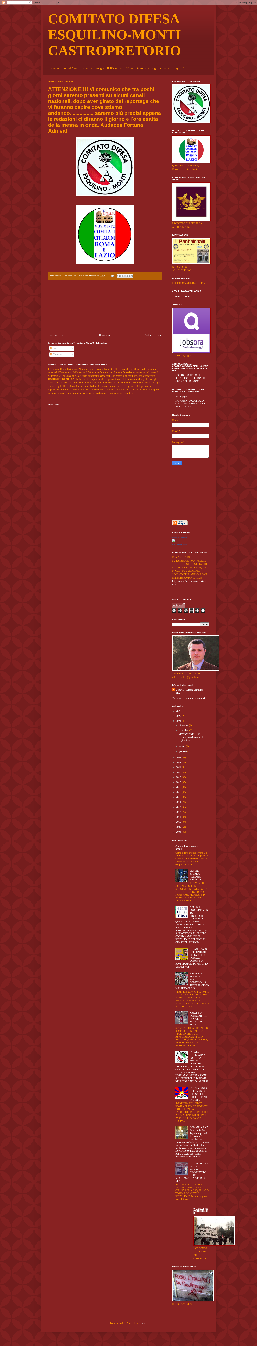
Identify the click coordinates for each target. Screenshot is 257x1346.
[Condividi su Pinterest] (131, 276)
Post (54, 348)
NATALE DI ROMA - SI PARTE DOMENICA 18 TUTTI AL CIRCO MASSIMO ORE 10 (192, 981)
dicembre (184, 725)
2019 (179, 777)
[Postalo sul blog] (121, 276)
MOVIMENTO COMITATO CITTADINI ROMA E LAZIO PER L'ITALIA (190, 403)
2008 (179, 831)
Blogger (143, 1323)
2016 (179, 792)
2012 (179, 812)
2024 (179, 721)
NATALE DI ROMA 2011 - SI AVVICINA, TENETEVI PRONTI (198, 1018)
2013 (179, 807)
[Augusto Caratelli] (173, 541)
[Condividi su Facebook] (128, 276)
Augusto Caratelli (179, 537)
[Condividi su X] (125, 276)
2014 (179, 802)
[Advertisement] (105, 306)
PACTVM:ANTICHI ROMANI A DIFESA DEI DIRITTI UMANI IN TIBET (199, 1094)
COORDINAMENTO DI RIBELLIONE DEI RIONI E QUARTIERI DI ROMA (190, 378)
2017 (179, 787)
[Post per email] (112, 276)
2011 (179, 817)
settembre (184, 730)
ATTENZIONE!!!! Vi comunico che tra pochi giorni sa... (191, 737)
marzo (182, 746)
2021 (179, 767)
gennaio (183, 751)
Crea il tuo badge (179, 545)
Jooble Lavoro (182, 296)
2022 (179, 762)
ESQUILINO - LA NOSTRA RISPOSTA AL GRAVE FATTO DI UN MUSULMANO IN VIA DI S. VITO (192, 1172)
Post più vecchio (153, 335)
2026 (179, 711)
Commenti (57, 354)
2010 (179, 822)
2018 (179, 782)
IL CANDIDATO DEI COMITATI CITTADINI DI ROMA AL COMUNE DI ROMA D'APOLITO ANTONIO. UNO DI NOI (191, 958)
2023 (179, 757)
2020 (179, 772)
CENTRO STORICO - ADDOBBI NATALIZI (196, 875)
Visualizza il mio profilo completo (189, 698)
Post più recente (57, 335)
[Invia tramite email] (118, 276)
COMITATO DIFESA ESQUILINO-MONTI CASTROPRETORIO (114, 34)
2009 (179, 827)
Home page (104, 335)
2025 (179, 716)
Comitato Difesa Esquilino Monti (190, 691)
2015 (179, 797)
